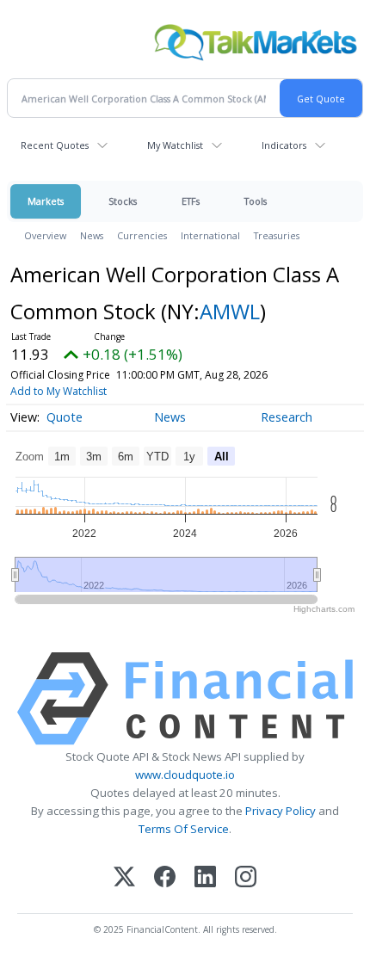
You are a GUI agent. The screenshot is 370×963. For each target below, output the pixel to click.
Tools (255, 200)
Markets (46, 200)
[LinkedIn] (205, 878)
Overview (45, 235)
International (210, 235)
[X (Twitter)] (124, 878)
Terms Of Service (184, 828)
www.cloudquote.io (185, 774)
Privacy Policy (280, 810)
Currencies (142, 235)
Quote (64, 417)
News (91, 235)
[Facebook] (164, 878)
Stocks (122, 200)
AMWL (230, 311)
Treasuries (276, 235)
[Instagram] (245, 878)
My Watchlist (175, 145)
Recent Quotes (55, 145)
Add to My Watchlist (58, 391)
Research (286, 417)
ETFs (191, 200)
